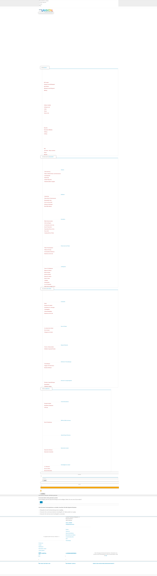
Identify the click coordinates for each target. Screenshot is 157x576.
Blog (40, 5)
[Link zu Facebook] (39, 556)
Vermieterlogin (68, 540)
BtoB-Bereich (41, 546)
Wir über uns (41, 543)
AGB (66, 538)
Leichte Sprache (42, 2)
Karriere (67, 529)
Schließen (43, 493)
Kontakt (40, 544)
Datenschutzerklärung (69, 533)
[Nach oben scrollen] (1, 575)
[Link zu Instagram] (40, 559)
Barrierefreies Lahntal (43, 0)
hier (106, 555)
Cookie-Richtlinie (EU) (70, 536)
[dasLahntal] (46, 12)
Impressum (68, 531)
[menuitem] (78, 1)
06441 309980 (69, 522)
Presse (40, 4)
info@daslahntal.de (70, 524)
